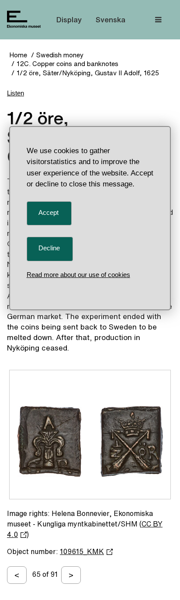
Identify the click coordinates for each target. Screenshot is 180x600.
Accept (48, 212)
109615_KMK (82, 551)
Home (18, 55)
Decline (49, 248)
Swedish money (59, 55)
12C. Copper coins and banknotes (67, 63)
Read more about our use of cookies (78, 274)
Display (69, 19)
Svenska (110, 19)
